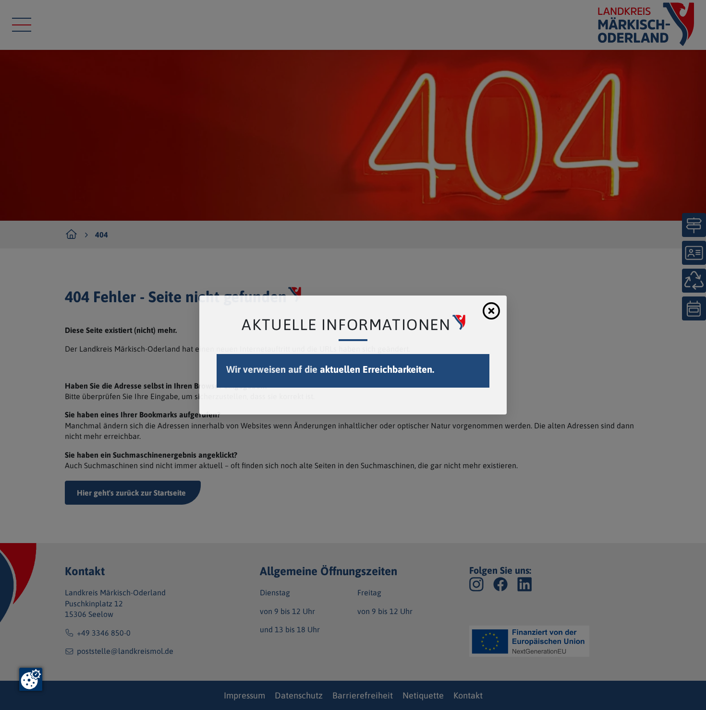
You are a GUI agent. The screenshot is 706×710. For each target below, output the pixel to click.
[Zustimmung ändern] (30, 679)
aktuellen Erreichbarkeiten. (377, 369)
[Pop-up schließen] (491, 311)
